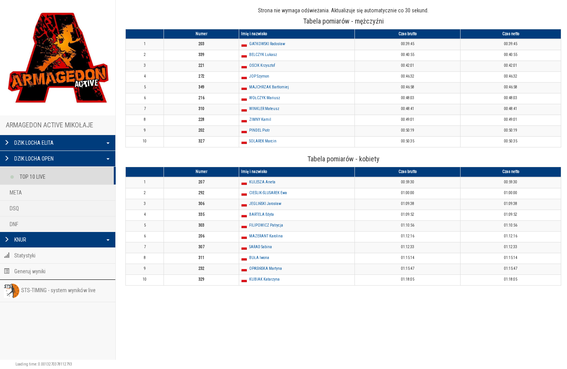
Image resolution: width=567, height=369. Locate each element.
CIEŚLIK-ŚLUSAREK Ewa (268, 193)
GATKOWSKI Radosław (267, 44)
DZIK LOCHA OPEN (33, 159)
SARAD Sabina (260, 247)
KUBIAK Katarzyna (264, 279)
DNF (14, 224)
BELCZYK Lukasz (263, 54)
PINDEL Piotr (259, 130)
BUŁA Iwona (259, 258)
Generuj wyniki (29, 271)
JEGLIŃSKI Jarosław (265, 203)
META (16, 193)
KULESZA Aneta (262, 182)
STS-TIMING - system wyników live (58, 290)
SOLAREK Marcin (263, 141)
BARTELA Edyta (261, 214)
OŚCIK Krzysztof (262, 65)
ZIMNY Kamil (260, 119)
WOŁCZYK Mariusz (264, 98)
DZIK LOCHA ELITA (33, 143)
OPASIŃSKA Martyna (265, 268)
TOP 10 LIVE (32, 177)
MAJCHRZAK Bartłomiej (269, 87)
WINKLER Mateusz (264, 109)
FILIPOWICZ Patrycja (266, 225)
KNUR (19, 240)
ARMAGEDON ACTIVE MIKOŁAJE (49, 125)
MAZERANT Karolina (266, 236)
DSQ (14, 208)
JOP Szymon (259, 76)
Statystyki (24, 255)
